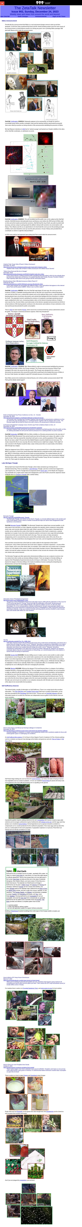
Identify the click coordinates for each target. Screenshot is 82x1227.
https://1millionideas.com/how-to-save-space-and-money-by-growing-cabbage (25, 730)
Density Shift (14, 655)
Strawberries (49, 1111)
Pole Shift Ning (19, 691)
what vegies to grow (46, 988)
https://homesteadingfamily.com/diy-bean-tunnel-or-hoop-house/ (21, 980)
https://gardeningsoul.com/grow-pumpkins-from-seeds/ (18, 1067)
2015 (23, 129)
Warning (12, 668)
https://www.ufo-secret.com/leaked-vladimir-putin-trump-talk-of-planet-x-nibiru (25, 267)
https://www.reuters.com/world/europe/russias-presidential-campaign (22, 427)
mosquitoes (23, 1180)
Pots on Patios (56, 739)
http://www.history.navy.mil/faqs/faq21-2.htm (15, 600)
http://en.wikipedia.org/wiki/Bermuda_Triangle (16, 517)
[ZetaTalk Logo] (43, 4)
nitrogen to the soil (46, 822)
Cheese (25, 1075)
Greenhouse (14, 911)
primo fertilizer (23, 824)
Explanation (13, 434)
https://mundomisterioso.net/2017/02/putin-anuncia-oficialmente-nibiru (23, 284)
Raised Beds (46, 780)
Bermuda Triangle (15, 525)
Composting (40, 820)
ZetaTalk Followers (51, 693)
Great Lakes (44, 470)
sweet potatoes (36, 778)
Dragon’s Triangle (21, 474)
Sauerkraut (34, 1075)
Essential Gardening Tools (30, 988)
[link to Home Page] (2, 5)
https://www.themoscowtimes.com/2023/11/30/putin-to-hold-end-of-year (23, 417)
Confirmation (14, 121)
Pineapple (20, 1111)
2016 (11, 309)
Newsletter (23, 693)
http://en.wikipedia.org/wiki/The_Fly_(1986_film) (17, 641)
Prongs (24, 309)
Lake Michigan (33, 468)
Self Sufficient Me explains (14, 737)
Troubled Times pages (32, 691)
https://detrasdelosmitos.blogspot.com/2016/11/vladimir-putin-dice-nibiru (23, 274)
